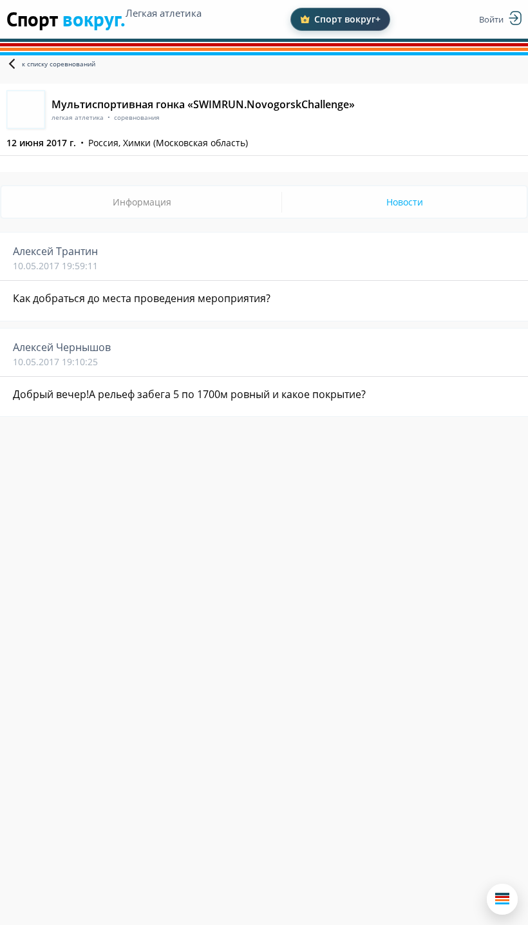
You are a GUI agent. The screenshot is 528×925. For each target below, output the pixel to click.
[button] (502, 899)
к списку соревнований (58, 63)
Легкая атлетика (164, 12)
